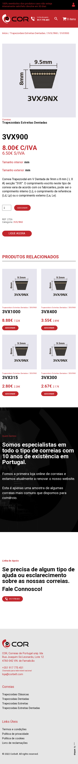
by (75, 750)
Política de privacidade (15, 733)
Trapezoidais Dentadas (15, 699)
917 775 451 (14, 599)
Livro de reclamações (15, 743)
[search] (56, 19)
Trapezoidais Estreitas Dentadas (27, 33)
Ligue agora (17, 233)
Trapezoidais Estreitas (15, 703)
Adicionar (22, 208)
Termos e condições (14, 729)
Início (5, 33)
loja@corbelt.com (12, 674)
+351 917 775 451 (12, 667)
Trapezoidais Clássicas (15, 694)
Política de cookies (13, 738)
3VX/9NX (52, 33)
